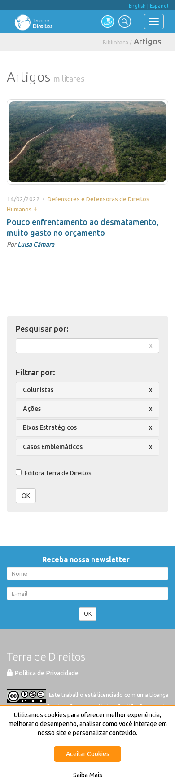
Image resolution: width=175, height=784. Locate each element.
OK (26, 495)
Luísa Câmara (36, 244)
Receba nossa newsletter (87, 559)
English (137, 6)
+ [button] (35, 209)
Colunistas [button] (38, 389)
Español (159, 6)
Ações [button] (32, 408)
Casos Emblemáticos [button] (53, 446)
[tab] (87, 390)
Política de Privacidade (46, 673)
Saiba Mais (87, 775)
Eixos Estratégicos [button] (50, 427)
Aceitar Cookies (87, 754)
